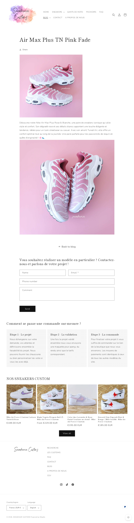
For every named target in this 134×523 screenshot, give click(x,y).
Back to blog (69, 246)
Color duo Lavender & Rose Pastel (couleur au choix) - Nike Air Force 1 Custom (81, 419)
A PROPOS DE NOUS (57, 471)
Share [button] (25, 49)
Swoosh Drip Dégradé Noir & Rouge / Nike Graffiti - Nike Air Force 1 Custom (111, 419)
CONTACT (51, 462)
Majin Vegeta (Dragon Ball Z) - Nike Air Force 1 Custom (50, 418)
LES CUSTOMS (54, 452)
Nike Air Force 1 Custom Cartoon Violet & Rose (21, 418)
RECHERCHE (53, 448)
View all (67, 433)
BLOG (49, 466)
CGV (49, 475)
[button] (58, 12)
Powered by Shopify (38, 517)
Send (27, 309)
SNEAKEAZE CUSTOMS (21, 517)
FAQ (49, 457)
